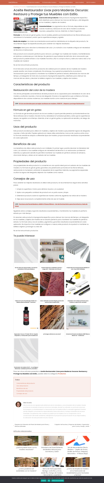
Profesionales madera (49, 2)
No (49, 480)
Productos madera (34, 2)
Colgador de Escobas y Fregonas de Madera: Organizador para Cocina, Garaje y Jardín (71, 425)
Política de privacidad (57, 480)
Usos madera (79, 2)
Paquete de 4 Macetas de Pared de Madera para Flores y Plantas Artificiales (32, 425)
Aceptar (44, 480)
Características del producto (25, 383)
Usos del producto (22, 386)
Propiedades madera (66, 2)
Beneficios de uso (22, 388)
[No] (102, 479)
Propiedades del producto (24, 391)
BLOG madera (91, 2)
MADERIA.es (13, 2)
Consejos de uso (21, 393)
